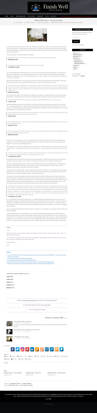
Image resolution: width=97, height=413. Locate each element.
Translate (82, 76)
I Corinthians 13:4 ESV (13, 67)
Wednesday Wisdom (79, 63)
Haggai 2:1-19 (10, 282)
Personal (75, 65)
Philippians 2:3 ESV (13, 59)
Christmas (61, 22)
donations (54, 394)
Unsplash (43, 309)
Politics (75, 67)
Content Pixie (36, 309)
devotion (66, 22)
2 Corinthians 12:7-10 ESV (14, 196)
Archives (47, 22)
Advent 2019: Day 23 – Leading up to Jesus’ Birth (27, 329)
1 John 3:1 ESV (12, 101)
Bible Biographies (77, 54)
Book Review (76, 56)
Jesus (69, 22)
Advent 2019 (41, 22)
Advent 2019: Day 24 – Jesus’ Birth (23, 321)
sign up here (47, 305)
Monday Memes (78, 61)
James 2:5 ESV (12, 116)
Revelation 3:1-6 (10, 284)
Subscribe (76, 41)
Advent (56, 22)
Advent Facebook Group (31, 300)
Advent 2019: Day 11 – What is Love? (33, 372)
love (77, 22)
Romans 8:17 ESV (12, 125)
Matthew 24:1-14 (10, 287)
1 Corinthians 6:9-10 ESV (14, 156)
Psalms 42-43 (10, 279)
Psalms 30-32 (10, 276)
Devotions (75, 58)
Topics (74, 68)
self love (81, 22)
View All (65, 318)
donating (59, 396)
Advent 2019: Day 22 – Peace (21, 336)
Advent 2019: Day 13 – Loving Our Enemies (56, 372)
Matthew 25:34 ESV (13, 134)
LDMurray (74, 22)
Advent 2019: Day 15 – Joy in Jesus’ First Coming (20, 385)
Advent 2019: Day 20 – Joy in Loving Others (13, 372)
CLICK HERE (48, 399)
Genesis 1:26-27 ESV (13, 92)
